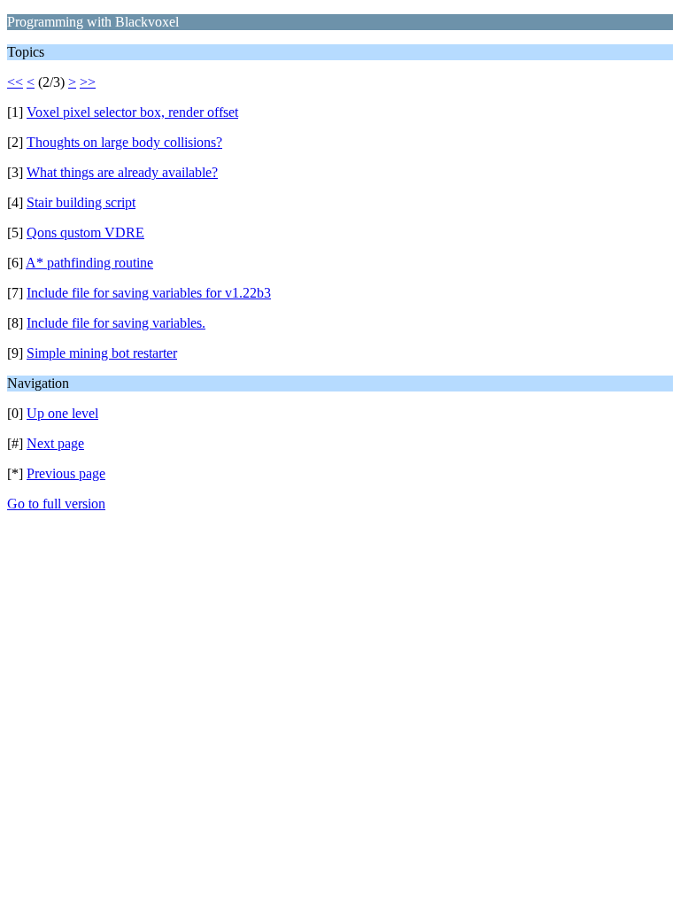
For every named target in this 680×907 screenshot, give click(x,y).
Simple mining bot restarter (102, 352)
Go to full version (56, 503)
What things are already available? (122, 172)
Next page (55, 443)
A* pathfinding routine (89, 262)
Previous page (66, 473)
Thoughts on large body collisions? (124, 142)
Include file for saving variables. (116, 322)
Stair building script (81, 202)
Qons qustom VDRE (85, 232)
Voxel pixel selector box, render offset (132, 112)
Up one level (62, 413)
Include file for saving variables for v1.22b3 (149, 292)
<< (15, 81)
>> (88, 81)
